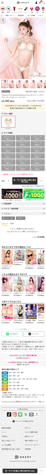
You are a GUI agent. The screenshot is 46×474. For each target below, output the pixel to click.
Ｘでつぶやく (35, 334)
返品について (29, 436)
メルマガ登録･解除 (31, 432)
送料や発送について (32, 441)
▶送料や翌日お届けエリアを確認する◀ (23, 108)
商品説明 (21, 15)
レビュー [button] (7, 213)
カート (4, 432)
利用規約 (28, 449)
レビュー (41, 15)
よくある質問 (6, 445)
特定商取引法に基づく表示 (11, 449)
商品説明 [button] (7, 204)
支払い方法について (9, 441)
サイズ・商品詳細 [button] (11, 209)
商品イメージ (10, 15)
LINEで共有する (14, 334)
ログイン (30, 101)
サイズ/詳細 (31, 15)
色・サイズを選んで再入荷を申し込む (20, 471)
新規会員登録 (6, 428)
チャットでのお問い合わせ (24, 421)
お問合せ (5, 436)
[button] (43, 47)
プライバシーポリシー (32, 445)
